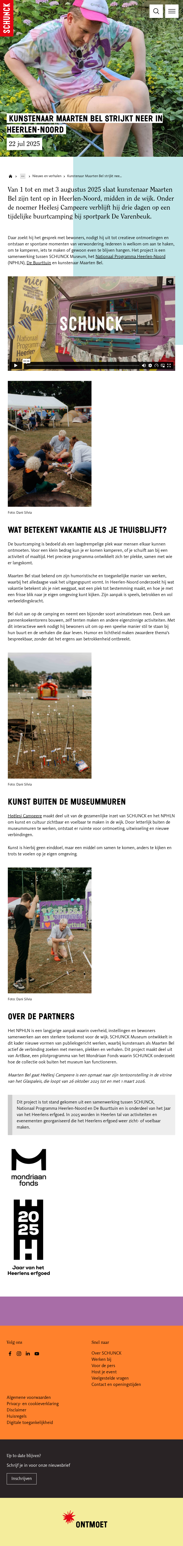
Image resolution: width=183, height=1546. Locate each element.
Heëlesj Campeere (25, 816)
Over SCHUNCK (106, 1353)
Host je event (104, 1372)
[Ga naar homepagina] (10, 176)
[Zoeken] (156, 11)
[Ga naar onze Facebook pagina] (10, 1353)
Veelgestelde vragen (110, 1378)
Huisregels (17, 1416)
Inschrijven (21, 1479)
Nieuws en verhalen (46, 176)
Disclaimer (16, 1410)
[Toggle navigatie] (172, 11)
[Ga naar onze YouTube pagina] (36, 1353)
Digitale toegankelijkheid (30, 1423)
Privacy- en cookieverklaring (33, 1404)
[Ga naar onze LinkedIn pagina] (28, 1353)
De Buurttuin (39, 263)
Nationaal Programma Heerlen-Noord (130, 257)
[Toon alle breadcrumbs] (22, 176)
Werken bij (101, 1359)
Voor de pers (103, 1366)
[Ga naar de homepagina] (6, 18)
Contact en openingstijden (116, 1385)
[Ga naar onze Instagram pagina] (19, 1353)
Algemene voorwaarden (29, 1398)
